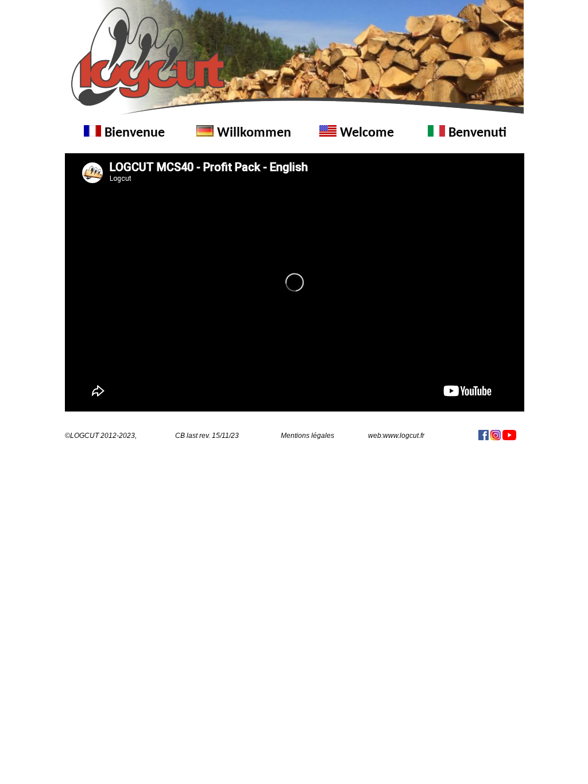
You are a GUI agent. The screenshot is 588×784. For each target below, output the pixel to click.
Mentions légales (307, 436)
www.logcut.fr (403, 436)
